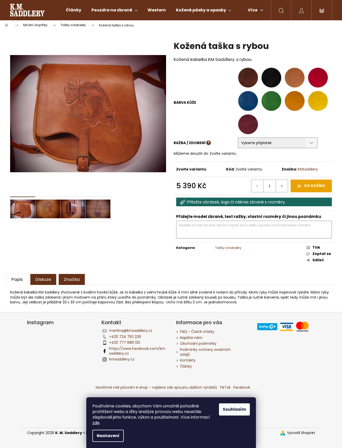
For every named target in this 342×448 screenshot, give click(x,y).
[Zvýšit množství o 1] (282, 186)
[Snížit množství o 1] (257, 186)
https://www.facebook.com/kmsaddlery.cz (137, 351)
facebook (241, 387)
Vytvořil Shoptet (301, 432)
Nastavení (108, 436)
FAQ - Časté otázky (197, 331)
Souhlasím (234, 409)
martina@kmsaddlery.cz (130, 330)
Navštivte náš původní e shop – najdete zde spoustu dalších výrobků (156, 387)
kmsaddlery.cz (121, 359)
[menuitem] (73, 10)
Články (186, 366)
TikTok (225, 387)
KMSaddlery (308, 169)
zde (95, 423)
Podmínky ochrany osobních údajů (205, 352)
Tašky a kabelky (228, 247)
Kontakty (188, 360)
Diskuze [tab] (43, 279)
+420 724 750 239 (125, 336)
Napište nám (191, 337)
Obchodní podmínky (198, 343)
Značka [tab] (72, 279)
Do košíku (314, 185)
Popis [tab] (17, 279)
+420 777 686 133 (124, 342)
